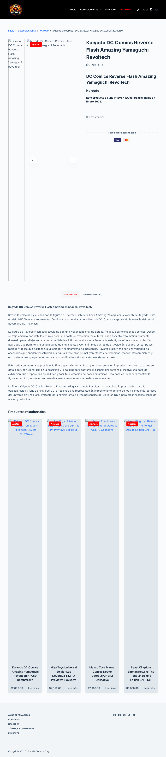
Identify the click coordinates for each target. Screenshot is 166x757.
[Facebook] (114, 715)
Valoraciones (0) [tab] (92, 294)
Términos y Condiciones (21, 728)
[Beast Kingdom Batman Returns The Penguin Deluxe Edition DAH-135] (141, 540)
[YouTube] (134, 715)
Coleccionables (89, 9)
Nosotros (13, 724)
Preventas (126, 9)
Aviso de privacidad (19, 715)
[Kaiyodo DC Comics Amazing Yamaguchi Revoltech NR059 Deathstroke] (25, 540)
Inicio (73, 9)
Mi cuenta (13, 733)
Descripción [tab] (70, 294)
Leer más (33, 688)
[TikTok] (129, 715)
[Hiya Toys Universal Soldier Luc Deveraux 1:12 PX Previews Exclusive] (64, 540)
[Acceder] (138, 10)
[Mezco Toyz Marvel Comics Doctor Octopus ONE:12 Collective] (102, 540)
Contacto (13, 719)
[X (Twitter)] (124, 715)
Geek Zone (110, 9)
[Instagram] (119, 715)
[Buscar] (156, 10)
